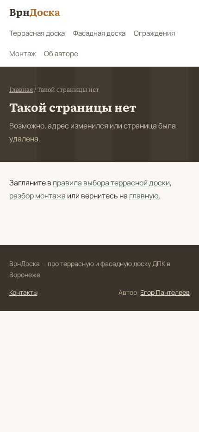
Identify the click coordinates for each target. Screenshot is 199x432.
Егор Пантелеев (165, 292)
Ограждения (154, 33)
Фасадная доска (99, 33)
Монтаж (22, 53)
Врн (34, 11)
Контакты (23, 292)
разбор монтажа (37, 196)
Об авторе (61, 53)
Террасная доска (37, 33)
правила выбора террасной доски (111, 183)
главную (144, 196)
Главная (21, 89)
